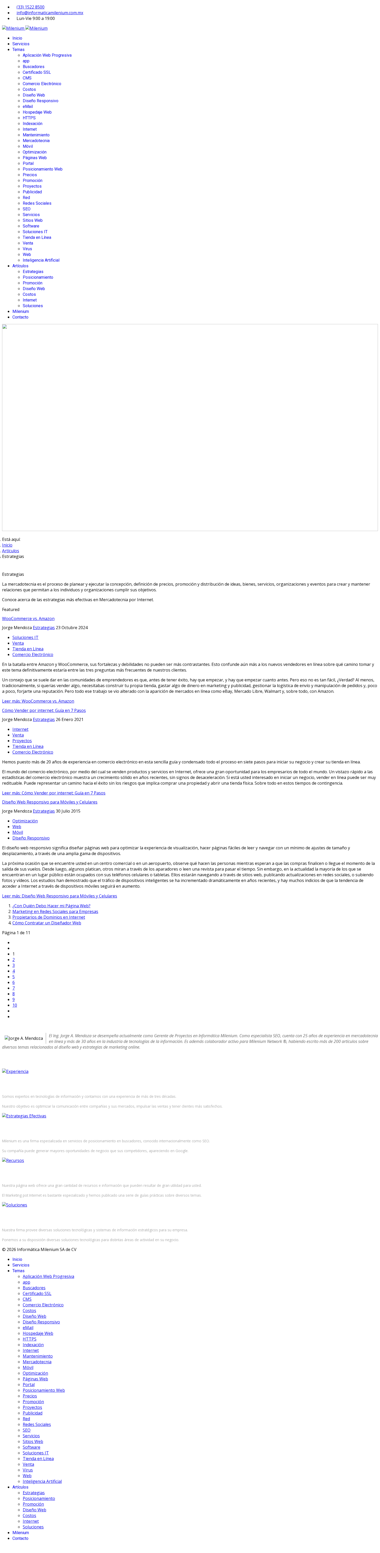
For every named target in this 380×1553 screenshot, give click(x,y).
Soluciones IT (35, 231)
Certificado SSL (37, 72)
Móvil (28, 146)
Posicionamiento (38, 277)
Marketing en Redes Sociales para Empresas (55, 911)
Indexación (32, 123)
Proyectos (32, 186)
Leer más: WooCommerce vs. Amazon (38, 701)
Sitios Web (33, 220)
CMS (27, 78)
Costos (29, 89)
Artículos (20, 265)
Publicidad (32, 191)
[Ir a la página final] (14, 1016)
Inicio (17, 38)
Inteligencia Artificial (41, 260)
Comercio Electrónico (42, 83)
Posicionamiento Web (43, 169)
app (26, 60)
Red (26, 197)
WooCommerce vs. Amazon (28, 618)
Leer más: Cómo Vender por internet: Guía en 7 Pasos (53, 793)
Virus (27, 248)
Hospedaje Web (37, 112)
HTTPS (29, 117)
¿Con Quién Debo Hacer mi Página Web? (51, 906)
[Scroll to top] (3, 1548)
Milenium (20, 311)
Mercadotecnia (36, 140)
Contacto (20, 317)
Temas (18, 49)
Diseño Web (34, 95)
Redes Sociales (37, 203)
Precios (30, 174)
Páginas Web (35, 157)
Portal (28, 163)
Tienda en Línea (37, 237)
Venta (28, 243)
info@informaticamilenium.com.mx (50, 13)
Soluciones (33, 305)
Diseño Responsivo (40, 100)
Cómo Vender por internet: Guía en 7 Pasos (44, 710)
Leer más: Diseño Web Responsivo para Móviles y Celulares (59, 896)
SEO (27, 209)
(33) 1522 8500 (30, 7)
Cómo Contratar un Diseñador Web (46, 923)
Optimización (35, 152)
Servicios (20, 43)
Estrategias (33, 271)
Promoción (32, 180)
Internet (30, 129)
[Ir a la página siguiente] (14, 1011)
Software (31, 226)
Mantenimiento (36, 135)
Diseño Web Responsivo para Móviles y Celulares (49, 802)
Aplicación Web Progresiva (47, 55)
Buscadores (33, 66)
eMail (28, 106)
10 (14, 1005)
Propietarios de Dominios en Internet (48, 917)
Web (27, 254)
